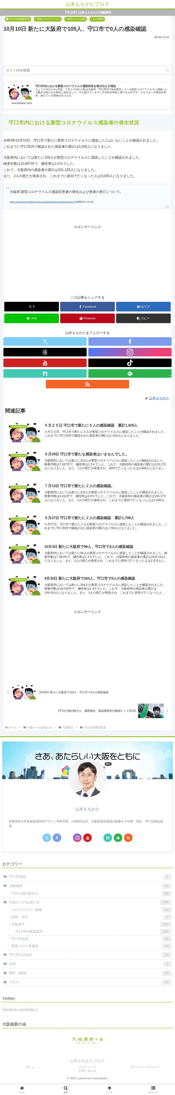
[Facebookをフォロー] (130, 341)
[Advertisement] (87, 51)
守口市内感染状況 (19, 18)
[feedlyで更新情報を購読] (118, 837)
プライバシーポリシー (145, 1066)
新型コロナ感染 (77, 18)
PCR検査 (98, 18)
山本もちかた (87, 809)
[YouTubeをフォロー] (45, 363)
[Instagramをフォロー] (130, 352)
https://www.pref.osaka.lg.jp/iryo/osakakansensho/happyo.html (42, 202)
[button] (167, 70)
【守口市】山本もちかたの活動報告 (87, 12)
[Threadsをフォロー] (45, 352)
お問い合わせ (87, 1070)
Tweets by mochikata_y (20, 1009)
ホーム (30, 1066)
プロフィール (87, 1066)
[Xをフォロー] (45, 341)
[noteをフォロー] (45, 373)
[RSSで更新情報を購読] (87, 384)
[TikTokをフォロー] (130, 363)
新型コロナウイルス (48, 18)
